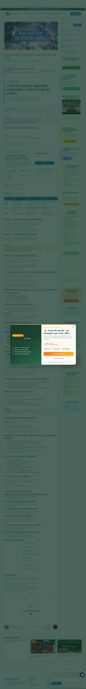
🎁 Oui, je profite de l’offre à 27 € (58, 353)
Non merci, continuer (59, 358)
